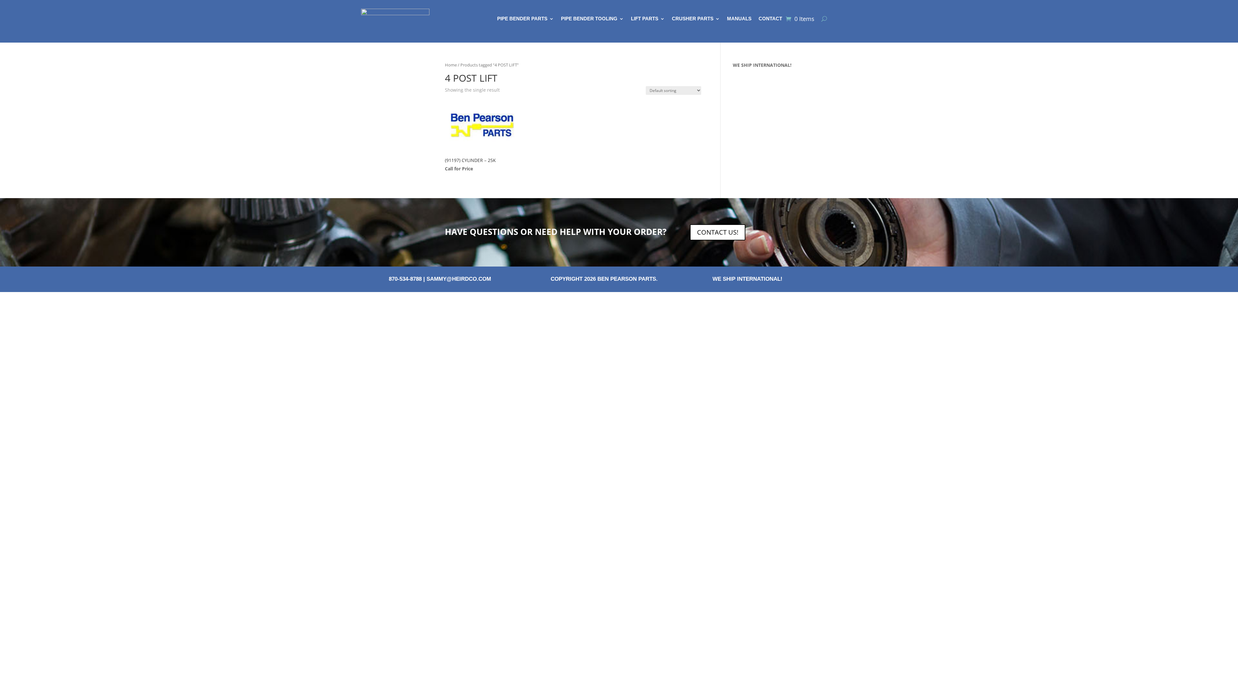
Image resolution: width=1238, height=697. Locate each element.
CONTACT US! (717, 232)
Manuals (739, 18)
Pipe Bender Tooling (589, 18)
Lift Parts (644, 18)
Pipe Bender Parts (522, 18)
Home (451, 65)
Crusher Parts (692, 18)
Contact (770, 18)
